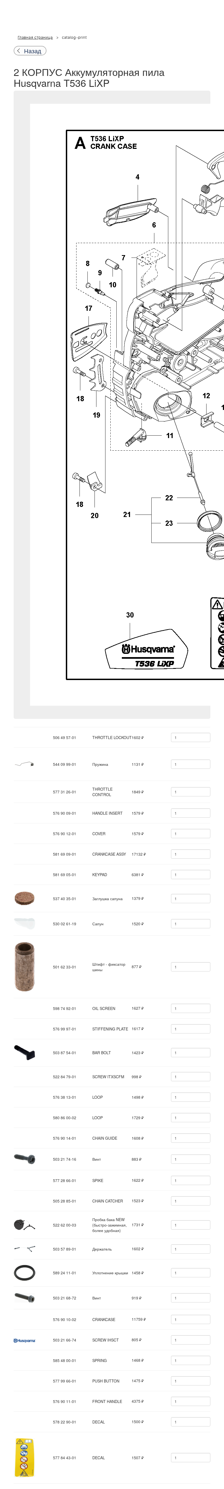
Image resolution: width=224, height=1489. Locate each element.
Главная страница (35, 37)
